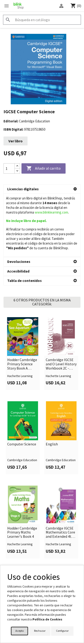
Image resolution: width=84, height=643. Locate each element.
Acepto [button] (19, 630)
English (52, 444)
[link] (23, 354)
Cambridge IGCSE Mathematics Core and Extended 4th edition (60, 532)
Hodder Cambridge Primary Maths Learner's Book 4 (22, 532)
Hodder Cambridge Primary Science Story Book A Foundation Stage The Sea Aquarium (22, 364)
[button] (42, 189)
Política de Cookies (47, 619)
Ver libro (15, 141)
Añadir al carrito (43, 168)
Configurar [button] (62, 630)
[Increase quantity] (17, 166)
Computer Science (21, 444)
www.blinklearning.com (51, 212)
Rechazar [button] (40, 630)
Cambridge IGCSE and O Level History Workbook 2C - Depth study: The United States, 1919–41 (61, 364)
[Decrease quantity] (17, 171)
